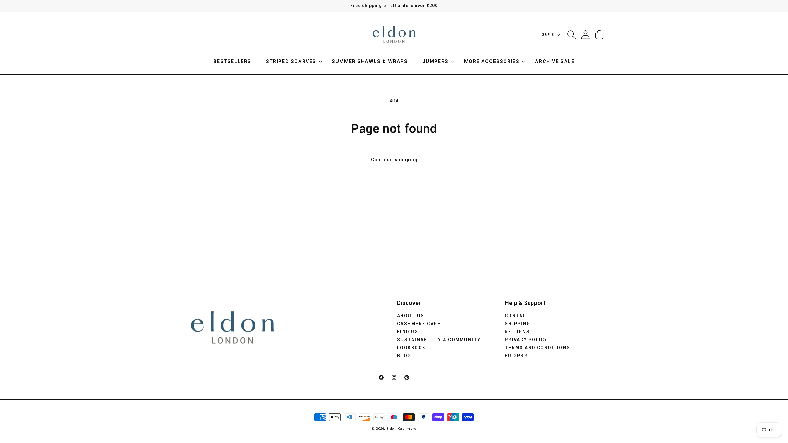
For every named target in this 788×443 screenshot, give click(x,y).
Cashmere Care (418, 323)
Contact (517, 315)
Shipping (517, 323)
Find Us (407, 331)
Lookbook (411, 347)
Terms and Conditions (537, 347)
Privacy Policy (526, 339)
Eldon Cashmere (401, 429)
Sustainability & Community (439, 339)
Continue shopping (394, 159)
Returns (517, 331)
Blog (404, 355)
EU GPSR (516, 355)
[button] (291, 62)
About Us (410, 315)
